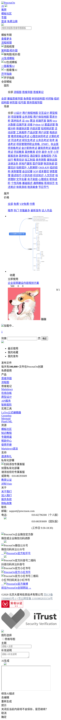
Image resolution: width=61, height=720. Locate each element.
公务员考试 (42, 140)
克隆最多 (25, 210)
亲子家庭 (32, 179)
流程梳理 (6, 42)
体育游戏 (21, 187)
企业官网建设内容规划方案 (23, 283)
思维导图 (27, 92)
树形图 (14, 102)
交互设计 (44, 113)
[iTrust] (30, 628)
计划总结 (27, 175)
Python (37, 124)
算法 (32, 120)
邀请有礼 (6, 456)
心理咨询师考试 (39, 136)
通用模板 (38, 183)
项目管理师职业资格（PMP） (33, 144)
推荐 (4, 9)
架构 (49, 120)
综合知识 (38, 175)
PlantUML (6, 421)
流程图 (17, 92)
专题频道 (6, 437)
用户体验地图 (41, 116)
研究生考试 (28, 140)
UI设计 (18, 113)
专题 (4, 17)
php (27, 120)
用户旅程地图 (30, 113)
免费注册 (12, 21)
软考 (52, 140)
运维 (30, 124)
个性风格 (16, 183)
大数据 (12, 124)
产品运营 (32, 132)
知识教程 (6, 433)
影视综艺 (49, 183)
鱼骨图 (27, 98)
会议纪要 (27, 171)
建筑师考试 (44, 148)
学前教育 (19, 152)
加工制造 (30, 159)
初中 (38, 152)
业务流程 (27, 116)
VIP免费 (24, 204)
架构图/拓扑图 (9, 50)
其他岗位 (24, 155)
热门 (16, 210)
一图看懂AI (7, 66)
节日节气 (43, 187)
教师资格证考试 (20, 136)
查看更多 (6, 38)
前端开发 (41, 120)
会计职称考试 (29, 148)
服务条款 (6, 499)
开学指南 (6, 74)
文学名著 (21, 179)
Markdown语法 (9, 448)
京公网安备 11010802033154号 (35, 598)
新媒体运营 (22, 128)
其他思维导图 (34, 102)
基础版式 (27, 183)
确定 (44, 338)
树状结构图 (38, 98)
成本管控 (44, 171)
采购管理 (16, 171)
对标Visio (6, 483)
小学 (56, 152)
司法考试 (16, 140)
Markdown (7, 389)
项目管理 (16, 116)
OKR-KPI (43, 167)
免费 (16, 204)
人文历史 (49, 175)
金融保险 (46, 155)
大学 (50, 152)
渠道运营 (49, 124)
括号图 (22, 102)
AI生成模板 (7, 58)
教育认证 (6, 479)
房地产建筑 (25, 163)
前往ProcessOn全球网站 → (16, 587)
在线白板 (6, 393)
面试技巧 (16, 175)
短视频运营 (47, 128)
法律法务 (13, 163)
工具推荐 (21, 132)
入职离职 (32, 167)
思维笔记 (38, 92)
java (55, 120)
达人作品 (47, 210)
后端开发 (21, 124)
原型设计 (6, 397)
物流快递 (49, 163)
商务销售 (41, 159)
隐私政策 (6, 503)
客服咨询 (13, 155)
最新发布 (36, 210)
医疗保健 (38, 163)
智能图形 (6, 404)
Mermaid (6, 418)
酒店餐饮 (35, 155)
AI (2, 6)
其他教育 (30, 152)
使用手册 (6, 444)
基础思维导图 (15, 98)
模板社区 (6, 13)
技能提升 (21, 167)
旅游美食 (32, 187)
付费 (32, 204)
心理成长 (43, 179)
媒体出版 (52, 159)
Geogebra (6, 415)
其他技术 (16, 120)
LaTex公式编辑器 (11, 412)
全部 (4, 98)
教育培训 (19, 159)
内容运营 (35, 128)
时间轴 (49, 98)
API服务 (6, 400)
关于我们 (6, 491)
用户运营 (43, 132)
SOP (35, 171)
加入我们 (6, 495)
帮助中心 (6, 440)
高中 (44, 152)
